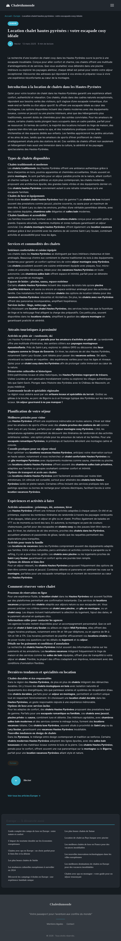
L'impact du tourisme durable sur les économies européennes (30, 842)
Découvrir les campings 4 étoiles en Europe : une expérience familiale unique (30, 878)
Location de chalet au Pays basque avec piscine (86, 837)
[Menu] (112, 5)
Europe (17, 16)
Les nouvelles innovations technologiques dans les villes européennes (88, 855)
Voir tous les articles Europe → (24, 795)
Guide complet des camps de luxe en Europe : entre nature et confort (32, 832)
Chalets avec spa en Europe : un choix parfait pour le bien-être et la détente (31, 852)
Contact (70, 924)
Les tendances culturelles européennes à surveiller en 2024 (31, 868)
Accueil (8, 16)
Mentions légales (55, 924)
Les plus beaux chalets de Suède (23, 860)
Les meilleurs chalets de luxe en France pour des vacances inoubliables (87, 846)
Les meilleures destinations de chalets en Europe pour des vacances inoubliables (87, 865)
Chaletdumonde (20, 5)
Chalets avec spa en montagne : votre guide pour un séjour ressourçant (89, 875)
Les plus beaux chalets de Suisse (80, 831)
